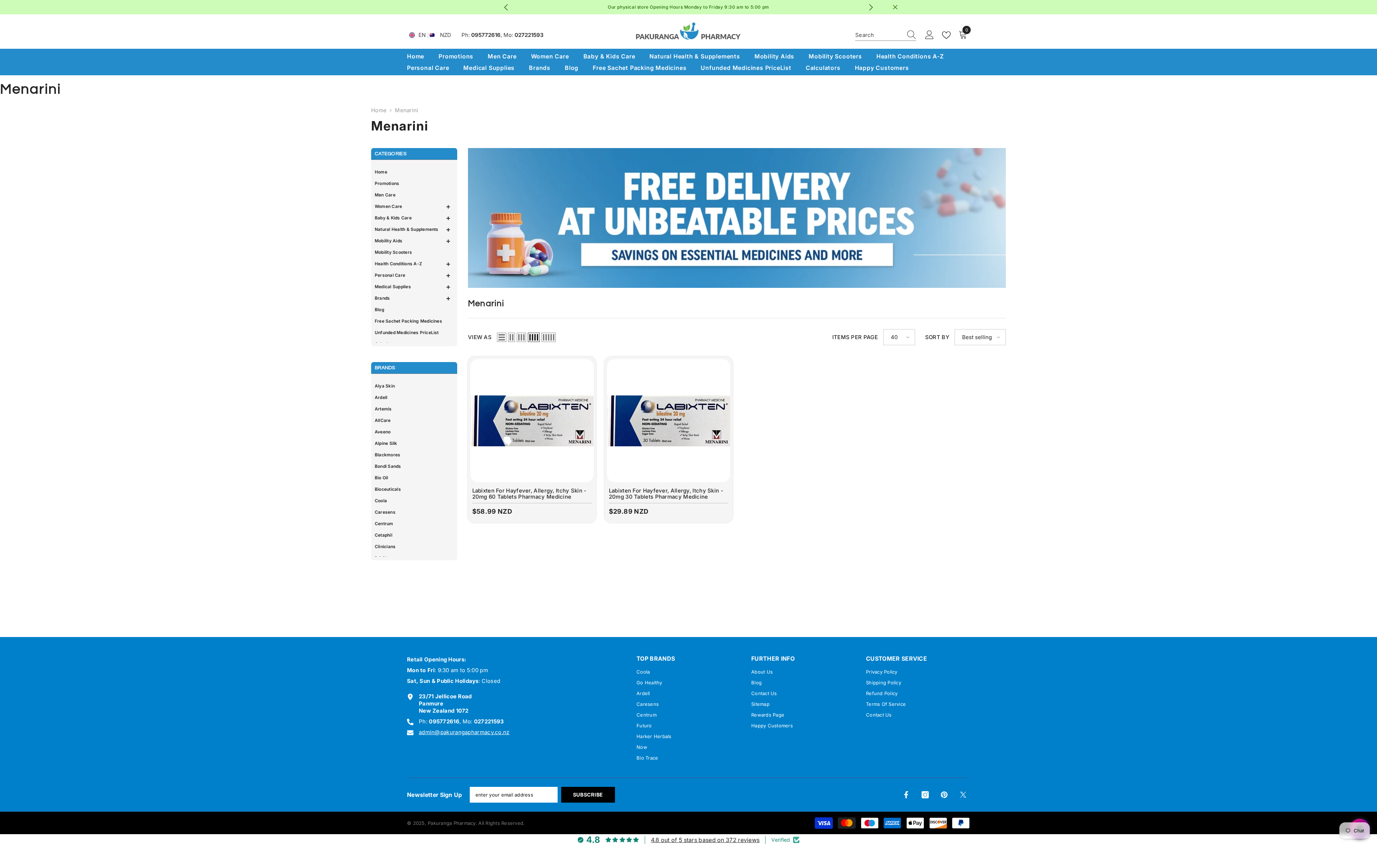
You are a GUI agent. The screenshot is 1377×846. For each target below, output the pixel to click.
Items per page (855, 337)
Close (895, 7)
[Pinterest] (944, 795)
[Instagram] (925, 795)
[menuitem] (412, 172)
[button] (412, 207)
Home (379, 110)
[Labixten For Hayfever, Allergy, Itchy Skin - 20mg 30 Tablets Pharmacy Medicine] (668, 420)
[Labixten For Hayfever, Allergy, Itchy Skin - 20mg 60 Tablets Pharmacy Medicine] (531, 420)
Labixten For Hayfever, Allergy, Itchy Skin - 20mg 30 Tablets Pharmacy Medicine (666, 494)
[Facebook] (906, 795)
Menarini (406, 110)
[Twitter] (963, 795)
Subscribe (588, 795)
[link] (737, 218)
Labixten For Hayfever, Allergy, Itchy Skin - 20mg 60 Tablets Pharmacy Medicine (529, 494)
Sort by (937, 337)
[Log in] (929, 35)
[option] (688, 7)
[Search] (885, 35)
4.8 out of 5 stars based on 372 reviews (705, 839)
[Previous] (506, 7)
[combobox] (879, 35)
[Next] (871, 7)
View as (480, 337)
